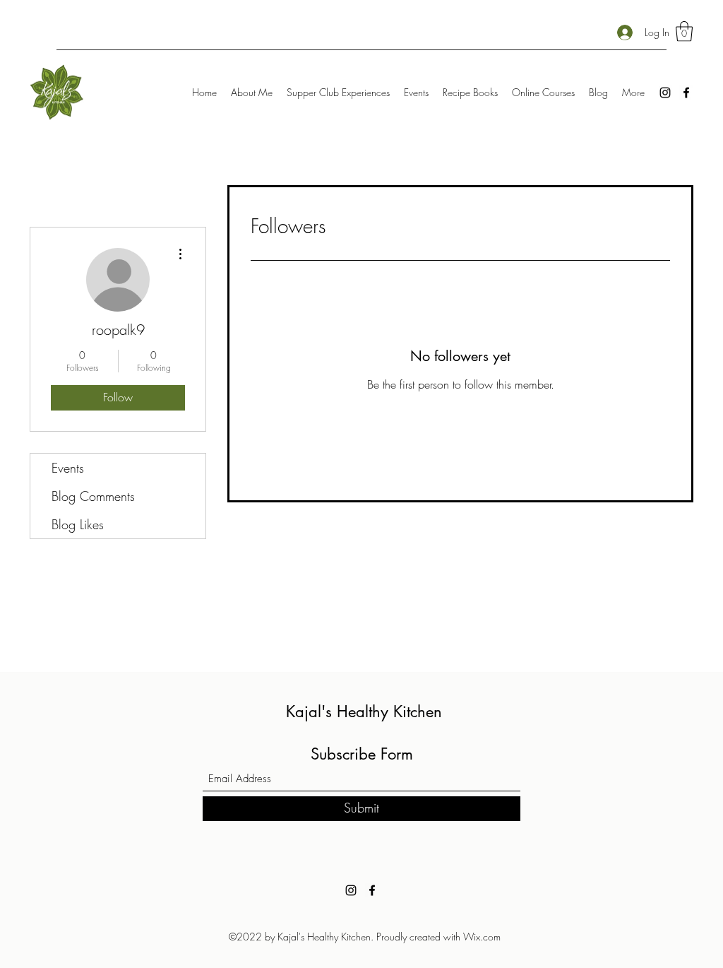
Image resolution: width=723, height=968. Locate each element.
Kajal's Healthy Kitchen (364, 711)
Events (68, 467)
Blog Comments (93, 496)
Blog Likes (78, 524)
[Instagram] (665, 92)
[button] (684, 31)
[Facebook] (686, 92)
